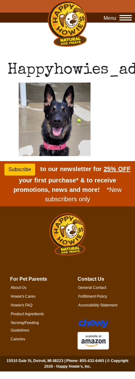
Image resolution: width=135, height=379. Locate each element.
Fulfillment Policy (92, 296)
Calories (18, 339)
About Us (18, 287)
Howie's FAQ (21, 305)
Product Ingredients (27, 314)
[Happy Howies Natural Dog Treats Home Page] (67, 23)
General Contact (92, 287)
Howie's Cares (23, 296)
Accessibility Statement (97, 305)
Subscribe (19, 169)
